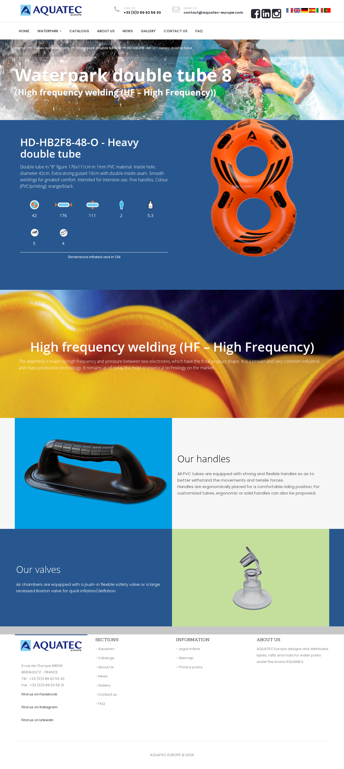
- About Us (104, 667)
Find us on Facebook (39, 694)
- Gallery (102, 685)
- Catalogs (104, 657)
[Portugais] (327, 10)
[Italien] (319, 10)
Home (20, 47)
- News (101, 676)
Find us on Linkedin (37, 720)
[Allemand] (304, 10)
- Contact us (106, 694)
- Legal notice (188, 648)
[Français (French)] (289, 10)
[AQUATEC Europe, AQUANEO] (51, 10)
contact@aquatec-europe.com (213, 12)
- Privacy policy (189, 667)
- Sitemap (185, 657)
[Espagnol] (312, 10)
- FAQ (100, 703)
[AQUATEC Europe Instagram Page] (276, 15)
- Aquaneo (104, 648)
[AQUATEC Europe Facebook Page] (255, 15)
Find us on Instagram (40, 707)
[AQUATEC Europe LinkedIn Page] (266, 15)
